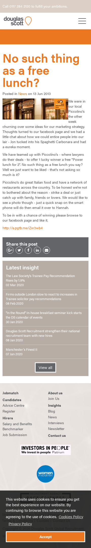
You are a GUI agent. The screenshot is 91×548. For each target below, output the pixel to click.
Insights (54, 405)
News (22, 93)
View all (45, 367)
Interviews (56, 422)
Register (9, 411)
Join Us (53, 398)
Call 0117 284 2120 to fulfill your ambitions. (35, 6)
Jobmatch (10, 392)
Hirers (8, 417)
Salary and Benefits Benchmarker (17, 426)
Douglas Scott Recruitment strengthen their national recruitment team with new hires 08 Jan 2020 (43, 335)
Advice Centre (13, 405)
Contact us (57, 435)
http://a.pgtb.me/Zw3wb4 (23, 227)
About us (55, 392)
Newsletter (56, 428)
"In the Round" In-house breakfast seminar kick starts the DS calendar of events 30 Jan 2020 (44, 317)
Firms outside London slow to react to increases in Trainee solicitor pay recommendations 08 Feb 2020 (41, 299)
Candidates (12, 399)
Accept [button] (45, 536)
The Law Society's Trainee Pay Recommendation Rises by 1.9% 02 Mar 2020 (40, 280)
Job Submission (15, 434)
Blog (51, 411)
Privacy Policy (20, 523)
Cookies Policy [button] (71, 516)
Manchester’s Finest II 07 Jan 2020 (21, 351)
